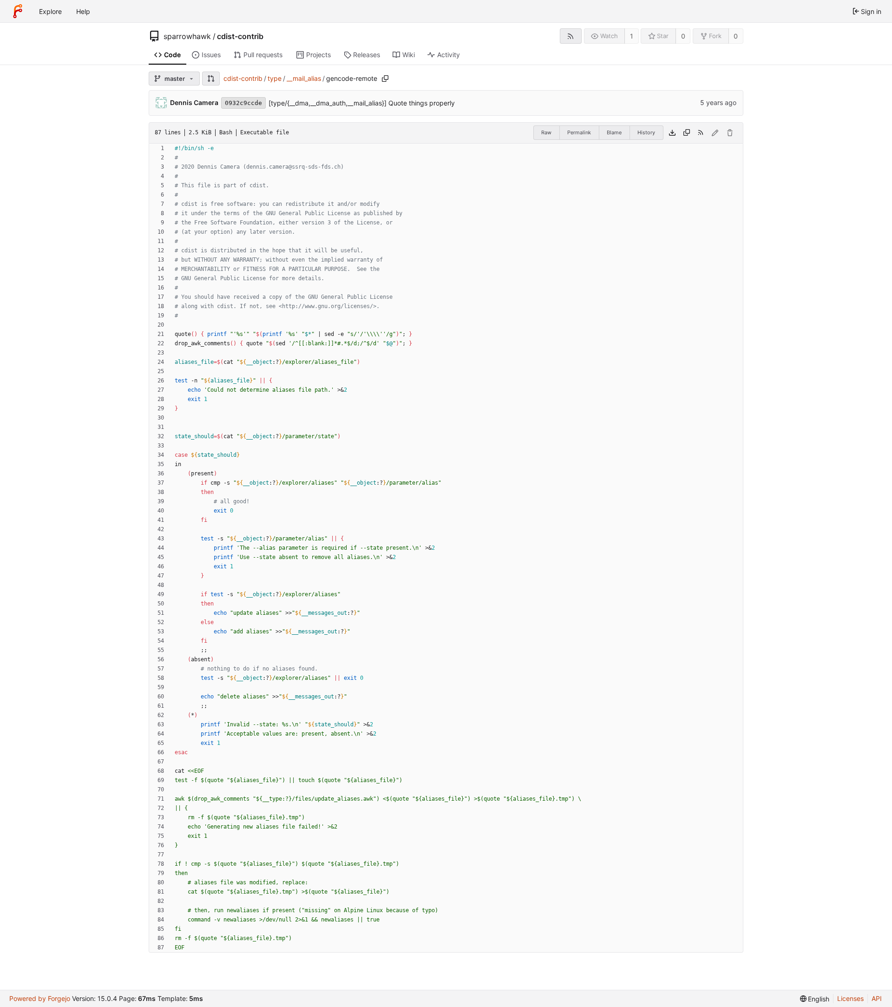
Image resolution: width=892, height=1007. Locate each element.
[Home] (18, 11)
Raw (546, 132)
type (275, 78)
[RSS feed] (571, 36)
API (877, 998)
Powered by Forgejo (39, 998)
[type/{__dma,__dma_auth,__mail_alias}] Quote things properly (362, 103)
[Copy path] (385, 78)
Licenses (850, 998)
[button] (211, 79)
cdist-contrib (240, 36)
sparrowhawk (187, 36)
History (646, 132)
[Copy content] (687, 132)
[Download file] (672, 132)
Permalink (579, 132)
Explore (50, 11)
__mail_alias (304, 78)
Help (83, 11)
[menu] (815, 999)
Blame (614, 132)
